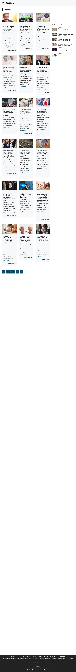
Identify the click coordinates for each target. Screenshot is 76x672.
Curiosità (46, 2)
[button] (72, 3)
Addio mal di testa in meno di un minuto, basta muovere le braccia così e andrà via (65, 56)
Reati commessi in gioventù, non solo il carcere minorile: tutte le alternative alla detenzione (25, 239)
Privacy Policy (40, 669)
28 (17, 271)
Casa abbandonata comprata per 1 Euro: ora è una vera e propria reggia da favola (42, 153)
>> (21, 271)
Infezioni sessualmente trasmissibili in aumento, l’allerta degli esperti (8, 239)
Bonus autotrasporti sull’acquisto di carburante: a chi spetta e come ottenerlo (9, 112)
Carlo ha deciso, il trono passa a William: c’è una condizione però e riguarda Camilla (42, 70)
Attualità (40, 2)
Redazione (34, 669)
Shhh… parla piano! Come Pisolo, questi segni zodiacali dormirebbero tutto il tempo (43, 27)
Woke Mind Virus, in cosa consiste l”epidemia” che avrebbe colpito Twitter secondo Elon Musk (9, 196)
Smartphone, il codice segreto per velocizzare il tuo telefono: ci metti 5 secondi (42, 239)
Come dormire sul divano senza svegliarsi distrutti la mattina (64, 40)
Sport (68, 2)
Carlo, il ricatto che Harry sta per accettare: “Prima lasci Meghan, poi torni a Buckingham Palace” (8, 154)
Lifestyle (62, 2)
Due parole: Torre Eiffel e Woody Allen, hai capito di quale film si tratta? (65, 50)
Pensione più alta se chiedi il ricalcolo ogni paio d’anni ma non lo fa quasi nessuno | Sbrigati (42, 112)
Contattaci (47, 662)
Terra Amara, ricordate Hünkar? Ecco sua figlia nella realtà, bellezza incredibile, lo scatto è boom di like (26, 71)
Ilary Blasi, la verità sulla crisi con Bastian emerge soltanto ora (65, 45)
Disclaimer (46, 669)
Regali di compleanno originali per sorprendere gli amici (65, 35)
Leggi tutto (8, 47)
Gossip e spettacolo (54, 2)
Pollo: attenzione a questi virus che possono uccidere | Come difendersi (25, 112)
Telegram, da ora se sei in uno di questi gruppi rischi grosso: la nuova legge (26, 195)
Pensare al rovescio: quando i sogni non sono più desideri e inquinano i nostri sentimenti (9, 27)
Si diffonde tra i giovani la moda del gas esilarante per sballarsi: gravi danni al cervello (26, 153)
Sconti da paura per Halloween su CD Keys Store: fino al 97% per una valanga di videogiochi (26, 27)
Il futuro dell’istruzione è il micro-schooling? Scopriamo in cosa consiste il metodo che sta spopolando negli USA (42, 197)
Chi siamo (29, 669)
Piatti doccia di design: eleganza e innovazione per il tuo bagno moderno (65, 29)
